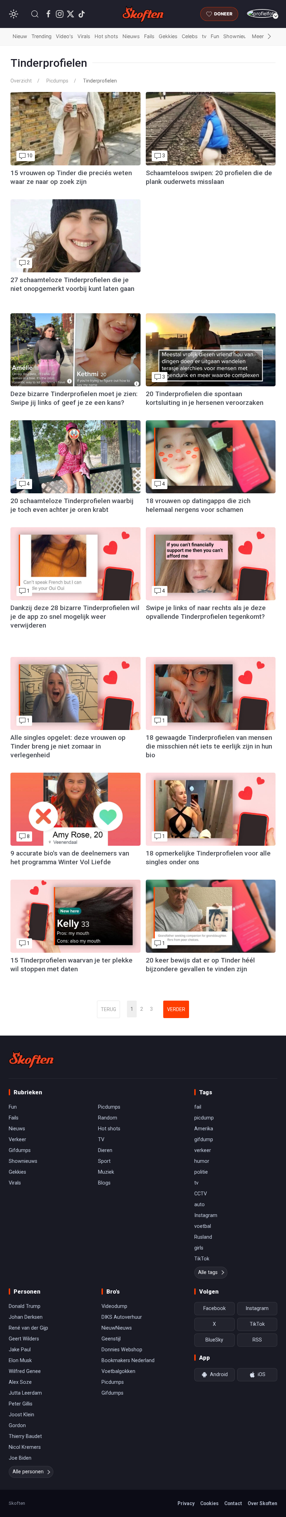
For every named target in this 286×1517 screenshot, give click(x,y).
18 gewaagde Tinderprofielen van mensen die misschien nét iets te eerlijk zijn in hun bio (209, 746)
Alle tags (208, 1272)
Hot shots (106, 36)
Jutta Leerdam (25, 1393)
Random (107, 1118)
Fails (149, 36)
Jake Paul (20, 1350)
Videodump (114, 1306)
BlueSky (214, 1340)
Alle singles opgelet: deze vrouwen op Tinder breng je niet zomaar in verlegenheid (68, 746)
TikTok (201, 1259)
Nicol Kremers (25, 1447)
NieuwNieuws (116, 1328)
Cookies (209, 1503)
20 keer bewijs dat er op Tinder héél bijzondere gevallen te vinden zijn (200, 964)
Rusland (203, 1237)
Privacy (186, 1503)
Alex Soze (20, 1382)
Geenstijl (111, 1339)
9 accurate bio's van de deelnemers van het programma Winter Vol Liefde (69, 857)
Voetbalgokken (118, 1371)
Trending (41, 36)
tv (204, 36)
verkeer (202, 1150)
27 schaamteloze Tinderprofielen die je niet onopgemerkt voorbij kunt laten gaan (72, 284)
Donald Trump (24, 1306)
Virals (83, 36)
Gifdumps (20, 1150)
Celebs (190, 36)
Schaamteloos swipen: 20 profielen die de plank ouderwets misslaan (209, 177)
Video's (64, 36)
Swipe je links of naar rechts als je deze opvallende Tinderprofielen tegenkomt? (206, 612)
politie (201, 1172)
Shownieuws (238, 36)
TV (101, 1140)
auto (199, 1205)
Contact (233, 1503)
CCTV (200, 1194)
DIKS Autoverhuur (121, 1317)
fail (197, 1107)
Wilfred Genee (25, 1371)
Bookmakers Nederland (128, 1361)
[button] (35, 14)
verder (176, 1009)
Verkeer (17, 1140)
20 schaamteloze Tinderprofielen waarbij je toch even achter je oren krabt (72, 505)
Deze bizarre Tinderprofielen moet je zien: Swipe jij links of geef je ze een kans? (74, 398)
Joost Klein (21, 1415)
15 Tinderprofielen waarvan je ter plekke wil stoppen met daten (71, 964)
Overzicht (21, 81)
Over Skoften (262, 1503)
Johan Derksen (26, 1317)
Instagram (205, 1215)
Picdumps (57, 81)
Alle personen (28, 1472)
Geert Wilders (24, 1339)
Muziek (106, 1172)
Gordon (17, 1426)
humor (201, 1161)
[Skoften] (31, 1059)
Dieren (105, 1150)
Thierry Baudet (25, 1436)
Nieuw (20, 36)
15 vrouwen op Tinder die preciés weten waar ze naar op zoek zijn (71, 177)
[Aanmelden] (262, 13)
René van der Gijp (28, 1328)
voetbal (202, 1226)
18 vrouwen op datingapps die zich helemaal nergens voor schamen (198, 505)
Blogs (104, 1183)
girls (198, 1248)
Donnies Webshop (121, 1350)
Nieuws (131, 36)
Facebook (214, 1308)
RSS (257, 1340)
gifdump (203, 1140)
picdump (204, 1118)
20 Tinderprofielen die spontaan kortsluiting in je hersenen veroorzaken (204, 398)
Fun (215, 36)
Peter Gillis (20, 1404)
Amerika (203, 1129)
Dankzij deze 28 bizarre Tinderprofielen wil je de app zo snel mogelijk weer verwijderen (75, 616)
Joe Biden (20, 1458)
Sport (104, 1161)
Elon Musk (20, 1361)
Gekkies (168, 36)
